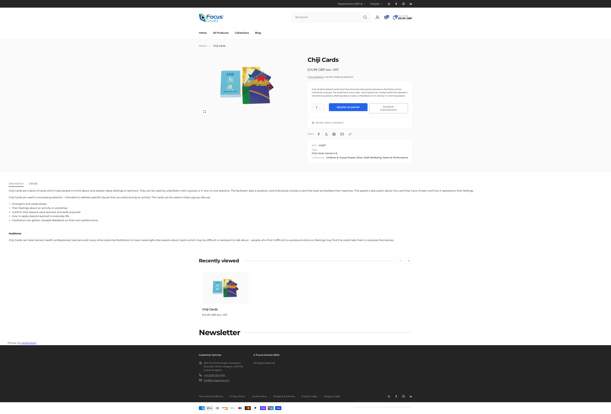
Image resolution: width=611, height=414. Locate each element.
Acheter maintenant (388, 108)
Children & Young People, (341, 157)
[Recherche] (365, 17)
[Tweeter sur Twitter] (326, 134)
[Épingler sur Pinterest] (334, 134)
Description (16, 183)
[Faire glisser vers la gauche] (400, 260)
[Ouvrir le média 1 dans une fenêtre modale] (247, 85)
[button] (402, 17)
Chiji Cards (318, 153)
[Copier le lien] (350, 134)
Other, (359, 157)
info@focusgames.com (216, 380)
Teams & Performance (395, 157)
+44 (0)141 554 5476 (214, 375)
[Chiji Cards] (225, 297)
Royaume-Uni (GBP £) (350, 3)
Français (374, 3)
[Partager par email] (342, 134)
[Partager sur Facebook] (318, 134)
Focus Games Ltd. (367, 407)
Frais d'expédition (316, 77)
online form (29, 343)
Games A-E (331, 153)
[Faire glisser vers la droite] (408, 260)
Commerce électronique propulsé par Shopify (393, 407)
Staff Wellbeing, (373, 157)
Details (33, 183)
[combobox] (331, 17)
